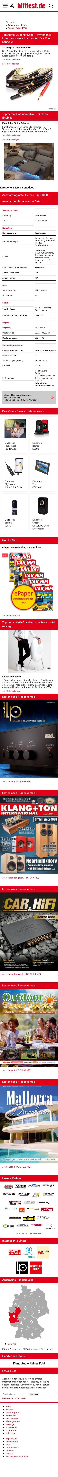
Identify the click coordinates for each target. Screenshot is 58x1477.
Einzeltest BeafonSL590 (37, 445)
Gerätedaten (12, 1418)
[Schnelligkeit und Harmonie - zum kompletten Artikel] (29, 86)
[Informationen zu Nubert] (29, 1218)
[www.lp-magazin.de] (22, 1272)
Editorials (10, 1433)
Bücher (9, 1409)
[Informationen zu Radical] (8, 1226)
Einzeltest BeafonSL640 (10, 522)
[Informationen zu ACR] (8, 1187)
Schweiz (12, 1343)
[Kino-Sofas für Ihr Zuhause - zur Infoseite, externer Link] (29, 162)
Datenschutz (12, 1447)
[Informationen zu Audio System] (20, 1187)
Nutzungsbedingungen (17, 1456)
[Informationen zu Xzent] (22, 1233)
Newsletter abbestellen (14, 1398)
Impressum (11, 1438)
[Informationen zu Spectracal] (23, 1225)
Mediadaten (12, 1441)
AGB (8, 1444)
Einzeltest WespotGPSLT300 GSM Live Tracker (40, 524)
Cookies (10, 1450)
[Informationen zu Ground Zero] (29, 1202)
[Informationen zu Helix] (43, 1203)
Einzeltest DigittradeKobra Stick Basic (13, 484)
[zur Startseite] (31, 5)
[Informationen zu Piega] (43, 1218)
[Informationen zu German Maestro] (15, 1203)
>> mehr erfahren (11, 615)
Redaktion (11, 1415)
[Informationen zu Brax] (48, 1186)
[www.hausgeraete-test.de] (29, 1257)
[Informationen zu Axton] (34, 1186)
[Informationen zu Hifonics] (11, 1209)
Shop (8, 1406)
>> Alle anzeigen (10, 63)
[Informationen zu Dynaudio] (9, 1193)
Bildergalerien (13, 1421)
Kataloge (10, 1424)
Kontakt (10, 1453)
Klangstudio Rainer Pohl (29, 1363)
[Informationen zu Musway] (15, 1217)
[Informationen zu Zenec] (36, 1233)
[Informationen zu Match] (33, 1209)
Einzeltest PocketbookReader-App (10, 445)
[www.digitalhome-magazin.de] (15, 1257)
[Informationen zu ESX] (36, 1195)
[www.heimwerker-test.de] (43, 1257)
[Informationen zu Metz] (47, 1210)
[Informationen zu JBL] (21, 1211)
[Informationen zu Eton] (48, 1194)
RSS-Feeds (11, 1427)
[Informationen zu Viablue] (50, 1227)
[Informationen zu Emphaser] (24, 1194)
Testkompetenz (13, 1412)
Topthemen (11, 1430)
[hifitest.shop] (36, 1272)
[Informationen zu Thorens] (37, 1225)
